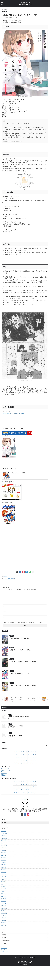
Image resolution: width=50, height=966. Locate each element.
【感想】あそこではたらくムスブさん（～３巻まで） (23, 661)
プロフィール (17, 957)
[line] (30, 572)
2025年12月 (4, 833)
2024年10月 (4, 845)
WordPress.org (4, 951)
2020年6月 (3, 922)
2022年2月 (3, 874)
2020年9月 (3, 915)
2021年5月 (3, 896)
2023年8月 (3, 860)
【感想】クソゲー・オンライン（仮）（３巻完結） (22, 685)
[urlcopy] (33, 572)
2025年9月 (3, 840)
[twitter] (17, 572)
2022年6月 (3, 869)
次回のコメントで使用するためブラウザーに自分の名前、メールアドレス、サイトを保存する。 (23, 622)
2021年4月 (3, 898)
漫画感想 (5, 576)
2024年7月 (3, 850)
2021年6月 (3, 893)
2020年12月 (4, 908)
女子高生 (9, 578)
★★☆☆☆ (4, 773)
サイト (4, 617)
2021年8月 (3, 889)
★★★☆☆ (4, 771)
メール (4, 611)
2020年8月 (3, 918)
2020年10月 (4, 913)
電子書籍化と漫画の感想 (25, 959)
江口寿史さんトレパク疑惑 (15, 726)
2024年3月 (3, 855)
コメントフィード (5, 949)
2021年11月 (3, 881)
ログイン (3, 946)
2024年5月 (3, 852)
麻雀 (14, 578)
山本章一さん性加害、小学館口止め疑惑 (19, 716)
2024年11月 (4, 843)
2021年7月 (3, 891)
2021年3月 (3, 901)
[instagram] (28, 814)
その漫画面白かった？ (25, 4)
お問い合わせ (32, 957)
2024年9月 (3, 848)
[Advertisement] (25, 540)
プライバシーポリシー (25, 957)
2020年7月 (3, 920)
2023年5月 (3, 862)
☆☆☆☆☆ (4, 775)
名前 (4, 606)
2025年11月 (4, 835)
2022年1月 (3, 877)
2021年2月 (3, 903)
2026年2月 (3, 831)
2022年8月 (3, 867)
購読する (5, 707)
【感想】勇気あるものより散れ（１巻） (20, 638)
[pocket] (23, 572)
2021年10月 (4, 884)
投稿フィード (4, 948)
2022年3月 (3, 872)
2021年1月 (3, 905)
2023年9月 (3, 857)
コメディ (5, 578)
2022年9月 (3, 864)
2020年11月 (4, 910)
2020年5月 (3, 925)
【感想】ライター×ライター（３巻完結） (20, 650)
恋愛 (12, 578)
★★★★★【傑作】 (6, 768)
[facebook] (20, 572)
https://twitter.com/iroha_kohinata (13, 413)
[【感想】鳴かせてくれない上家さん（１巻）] (26, 572)
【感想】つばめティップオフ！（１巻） (20, 673)
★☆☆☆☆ (4, 774)
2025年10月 (4, 838)
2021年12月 (4, 879)
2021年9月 (3, 886)
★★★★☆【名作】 (6, 770)
